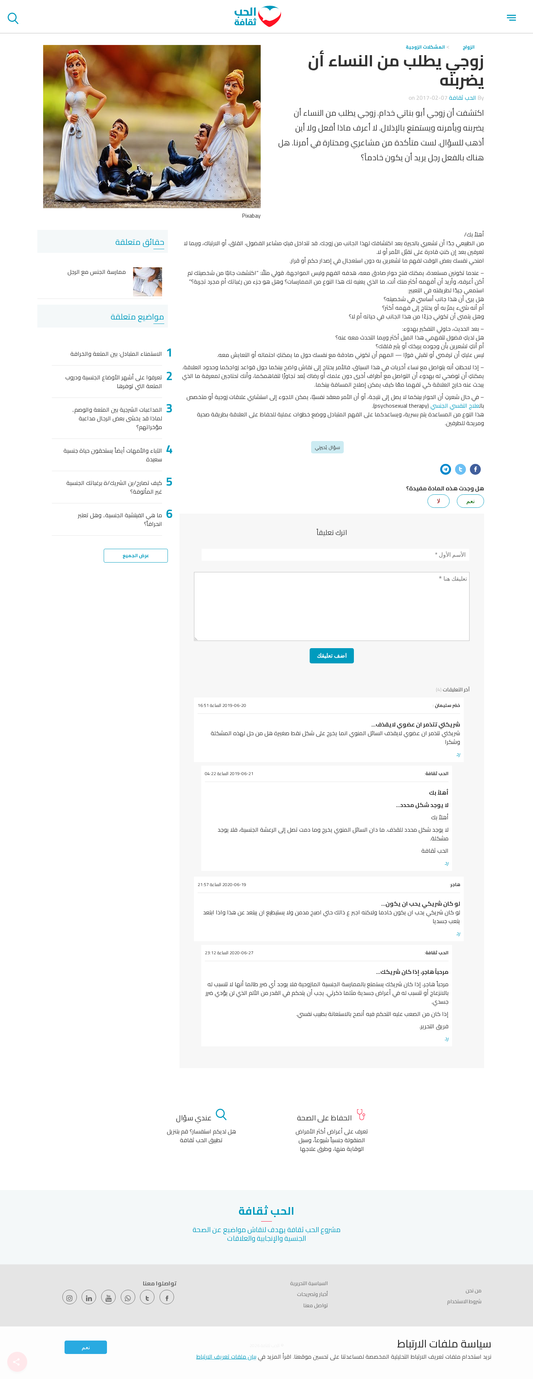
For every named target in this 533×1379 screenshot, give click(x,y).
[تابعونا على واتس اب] (128, 1297)
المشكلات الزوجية (425, 46)
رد (458, 754)
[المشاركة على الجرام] (445, 469)
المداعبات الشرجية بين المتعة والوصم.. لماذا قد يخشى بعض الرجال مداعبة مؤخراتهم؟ (117, 418)
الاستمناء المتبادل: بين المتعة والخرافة (116, 353)
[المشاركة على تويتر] (460, 469)
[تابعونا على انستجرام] (69, 1297)
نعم (86, 1347)
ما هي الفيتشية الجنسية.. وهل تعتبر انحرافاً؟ (120, 519)
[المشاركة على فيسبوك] (475, 469)
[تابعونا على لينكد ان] (89, 1297)
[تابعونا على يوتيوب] (108, 1297)
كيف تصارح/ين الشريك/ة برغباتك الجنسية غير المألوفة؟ (114, 487)
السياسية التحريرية (309, 1283)
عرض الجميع (136, 555)
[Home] (258, 25)
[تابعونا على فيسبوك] (167, 1297)
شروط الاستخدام (464, 1301)
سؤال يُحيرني (327, 447)
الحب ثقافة (462, 97)
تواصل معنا (315, 1305)
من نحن (474, 1290)
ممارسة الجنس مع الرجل (96, 272)
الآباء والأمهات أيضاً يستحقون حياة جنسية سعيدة (112, 455)
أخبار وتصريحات (312, 1294)
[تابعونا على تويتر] (147, 1297)
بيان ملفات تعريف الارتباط (226, 1356)
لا (438, 501)
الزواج (469, 46)
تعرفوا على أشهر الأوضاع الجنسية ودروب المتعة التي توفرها (113, 381)
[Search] (13, 19)
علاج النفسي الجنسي (454, 405)
